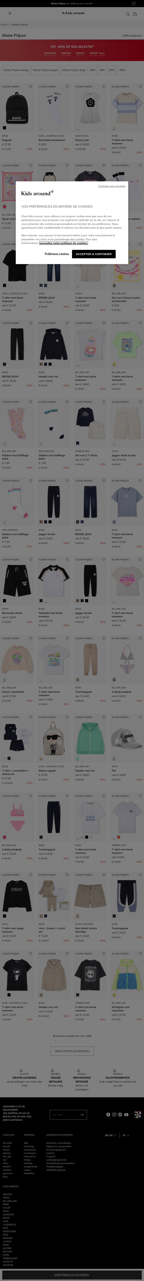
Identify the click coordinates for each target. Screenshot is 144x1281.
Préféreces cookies (57, 253)
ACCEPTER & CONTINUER (94, 254)
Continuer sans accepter (111, 186)
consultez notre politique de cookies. (64, 243)
